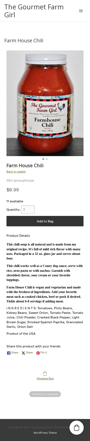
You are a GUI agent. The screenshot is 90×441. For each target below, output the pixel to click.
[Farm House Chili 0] (45, 103)
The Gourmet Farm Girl (34, 10)
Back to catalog (16, 171)
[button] (76, 428)
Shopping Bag (45, 378)
